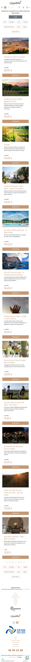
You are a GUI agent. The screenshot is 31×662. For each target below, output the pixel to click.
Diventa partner (15, 644)
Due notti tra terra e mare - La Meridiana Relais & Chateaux (14, 273)
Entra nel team (15, 642)
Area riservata (15, 646)
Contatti (15, 602)
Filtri (15, 17)
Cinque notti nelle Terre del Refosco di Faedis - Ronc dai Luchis (13, 492)
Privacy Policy (26, 655)
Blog (15, 604)
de (12, 7)
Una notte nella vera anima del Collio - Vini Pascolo (14, 403)
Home (15, 593)
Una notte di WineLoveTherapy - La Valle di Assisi (15, 231)
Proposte (15, 599)
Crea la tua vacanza (16, 597)
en (8, 7)
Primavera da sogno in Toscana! (14, 57)
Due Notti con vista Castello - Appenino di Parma (13, 100)
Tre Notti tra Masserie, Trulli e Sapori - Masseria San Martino (13, 187)
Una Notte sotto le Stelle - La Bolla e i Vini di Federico (15, 317)
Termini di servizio (13, 657)
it (5, 7)
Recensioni (15, 595)
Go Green (7, 144)
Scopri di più (15, 75)
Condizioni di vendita (15, 640)
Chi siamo (15, 600)
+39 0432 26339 (25, 589)
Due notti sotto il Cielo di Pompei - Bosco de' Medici (15, 361)
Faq (15, 639)
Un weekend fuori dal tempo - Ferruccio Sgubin (13, 447)
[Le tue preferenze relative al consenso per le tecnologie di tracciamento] (2, 659)
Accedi (15, 637)
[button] (28, 7)
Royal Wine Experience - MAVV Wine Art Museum (14, 537)
